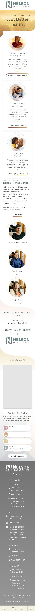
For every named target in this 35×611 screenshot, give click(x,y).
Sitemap (26, 601)
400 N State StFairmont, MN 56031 (18, 489)
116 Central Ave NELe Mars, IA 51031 (16, 517)
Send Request (17, 456)
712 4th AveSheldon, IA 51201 (17, 550)
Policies (8, 601)
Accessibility (17, 601)
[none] (4, 608)
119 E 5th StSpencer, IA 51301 (18, 571)
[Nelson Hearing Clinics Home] (17, 4)
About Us (17, 215)
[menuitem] (4, 608)
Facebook (18, 474)
